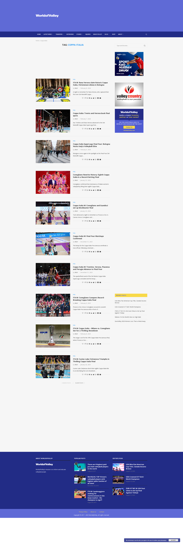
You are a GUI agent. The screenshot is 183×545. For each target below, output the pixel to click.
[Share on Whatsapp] (95, 98)
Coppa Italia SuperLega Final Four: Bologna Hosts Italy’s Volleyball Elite (91, 145)
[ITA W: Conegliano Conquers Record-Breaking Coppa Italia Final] (53, 305)
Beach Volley (97, 34)
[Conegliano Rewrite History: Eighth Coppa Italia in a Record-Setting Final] (53, 182)
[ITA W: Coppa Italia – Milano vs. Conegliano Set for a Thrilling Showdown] (53, 335)
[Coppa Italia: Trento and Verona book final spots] (53, 120)
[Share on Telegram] (98, 98)
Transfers (59, 34)
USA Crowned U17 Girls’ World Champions (128, 307)
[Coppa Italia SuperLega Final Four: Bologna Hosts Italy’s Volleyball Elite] (53, 151)
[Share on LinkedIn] (91, 98)
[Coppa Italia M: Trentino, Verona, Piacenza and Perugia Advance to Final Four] (53, 274)
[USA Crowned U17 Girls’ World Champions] (118, 479)
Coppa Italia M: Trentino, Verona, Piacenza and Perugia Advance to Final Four (91, 268)
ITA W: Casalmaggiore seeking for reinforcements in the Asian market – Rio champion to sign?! (96, 495)
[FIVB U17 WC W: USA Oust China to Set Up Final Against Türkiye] (118, 491)
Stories (78, 34)
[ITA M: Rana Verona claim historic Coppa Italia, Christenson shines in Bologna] (53, 90)
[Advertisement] (110, 15)
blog (106, 34)
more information (162, 540)
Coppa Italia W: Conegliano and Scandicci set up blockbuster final (90, 206)
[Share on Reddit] (93, 98)
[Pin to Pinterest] (89, 98)
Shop (113, 34)
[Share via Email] (100, 98)
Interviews (70, 34)
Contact (101, 512)
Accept (173, 540)
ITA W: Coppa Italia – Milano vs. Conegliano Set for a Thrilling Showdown (91, 329)
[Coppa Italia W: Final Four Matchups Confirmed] (53, 243)
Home (39, 34)
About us (93, 512)
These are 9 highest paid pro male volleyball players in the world (98, 466)
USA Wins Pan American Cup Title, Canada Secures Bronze (136, 466)
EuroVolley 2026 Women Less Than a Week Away (130, 321)
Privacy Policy (83, 512)
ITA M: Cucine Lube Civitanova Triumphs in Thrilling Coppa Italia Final (91, 360)
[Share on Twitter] (87, 98)
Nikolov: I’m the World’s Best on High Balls (128, 317)
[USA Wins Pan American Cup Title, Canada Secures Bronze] (118, 467)
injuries (87, 34)
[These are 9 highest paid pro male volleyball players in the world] (80, 467)
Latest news (48, 34)
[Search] (146, 34)
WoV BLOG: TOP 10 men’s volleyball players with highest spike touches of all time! (97, 480)
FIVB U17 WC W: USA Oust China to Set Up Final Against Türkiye (135, 490)
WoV (76, 88)
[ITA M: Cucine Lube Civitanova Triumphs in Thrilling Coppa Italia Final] (53, 366)
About (120, 34)
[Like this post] (82, 98)
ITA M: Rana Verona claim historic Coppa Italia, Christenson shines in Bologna (90, 83)
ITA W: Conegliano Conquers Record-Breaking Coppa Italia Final (88, 298)
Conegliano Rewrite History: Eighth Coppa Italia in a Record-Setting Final (91, 176)
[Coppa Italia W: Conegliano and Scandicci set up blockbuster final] (53, 213)
